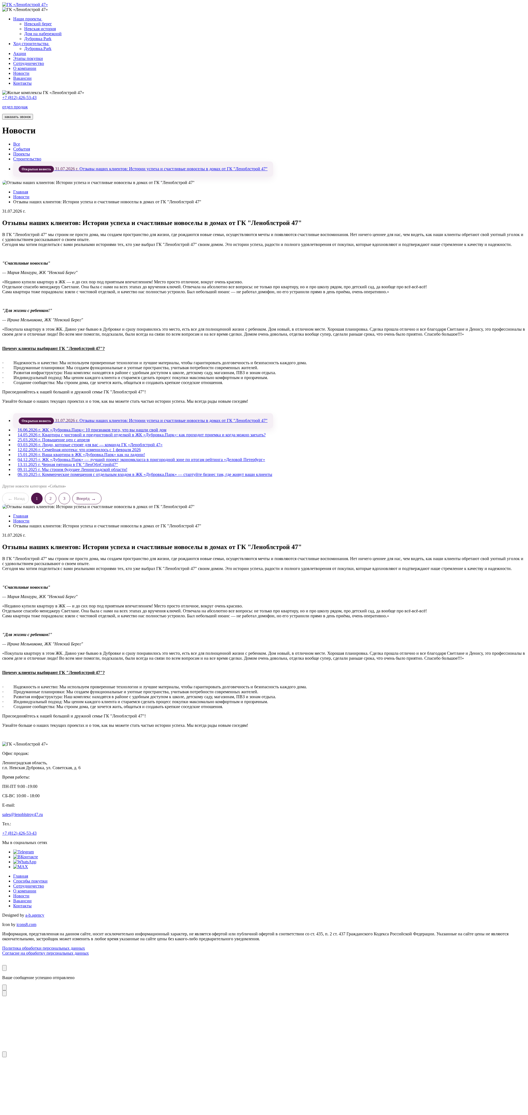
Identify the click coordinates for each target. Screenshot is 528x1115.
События (21, 149)
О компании (24, 68)
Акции (19, 53)
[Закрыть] (4, 968)
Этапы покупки (28, 58)
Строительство (27, 159)
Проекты (21, 154)
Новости (21, 73)
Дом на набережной (43, 33)
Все (16, 144)
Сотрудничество (28, 63)
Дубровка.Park (37, 48)
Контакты (22, 83)
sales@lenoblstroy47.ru (22, 814)
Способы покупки (30, 881)
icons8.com (26, 924)
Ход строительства (31, 43)
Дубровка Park (37, 38)
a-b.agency (34, 915)
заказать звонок (17, 117)
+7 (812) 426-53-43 (19, 833)
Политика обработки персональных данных (43, 948)
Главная (20, 192)
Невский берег (38, 23)
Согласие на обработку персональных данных (45, 953)
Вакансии (22, 78)
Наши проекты (27, 19)
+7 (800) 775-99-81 (264, 1034)
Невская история (40, 28)
